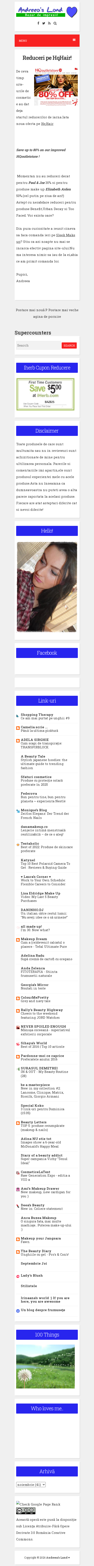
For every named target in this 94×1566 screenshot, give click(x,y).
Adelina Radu (32, 955)
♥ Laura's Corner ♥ (36, 876)
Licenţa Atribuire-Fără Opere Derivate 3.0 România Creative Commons (43, 1532)
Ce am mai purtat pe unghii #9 (45, 718)
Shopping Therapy (37, 714)
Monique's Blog (34, 810)
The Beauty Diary (36, 1251)
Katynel (28, 860)
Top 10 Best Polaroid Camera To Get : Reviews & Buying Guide (45, 866)
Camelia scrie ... (34, 727)
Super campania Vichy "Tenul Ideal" (44, 1161)
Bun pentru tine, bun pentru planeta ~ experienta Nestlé (43, 799)
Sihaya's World (34, 1043)
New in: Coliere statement (42, 1209)
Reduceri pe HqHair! (47, 57)
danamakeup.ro (34, 826)
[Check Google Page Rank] (38, 1504)
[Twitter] (43, 23)
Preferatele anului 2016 (39, 1059)
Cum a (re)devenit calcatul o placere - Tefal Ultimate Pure (44, 944)
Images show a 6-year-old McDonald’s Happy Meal (41, 1144)
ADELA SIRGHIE (35, 739)
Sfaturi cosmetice (36, 777)
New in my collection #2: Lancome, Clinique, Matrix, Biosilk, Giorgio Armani (42, 1092)
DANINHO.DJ (32, 910)
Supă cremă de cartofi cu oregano (46, 959)
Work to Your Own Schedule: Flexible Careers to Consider (43, 882)
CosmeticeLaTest (35, 1172)
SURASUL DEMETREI (39, 1068)
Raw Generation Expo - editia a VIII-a (45, 1177)
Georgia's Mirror (35, 984)
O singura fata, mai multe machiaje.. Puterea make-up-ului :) (46, 1225)
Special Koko (32, 1105)
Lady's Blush (32, 1275)
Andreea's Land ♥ (58, 1557)
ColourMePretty (35, 997)
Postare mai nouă (30, 310)
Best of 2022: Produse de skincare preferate (47, 849)
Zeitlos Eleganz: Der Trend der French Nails (45, 815)
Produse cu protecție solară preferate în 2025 (42, 782)
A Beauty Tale (33, 756)
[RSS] (49, 23)
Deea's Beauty (33, 1205)
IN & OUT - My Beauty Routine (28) (44, 1074)
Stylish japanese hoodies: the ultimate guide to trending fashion (44, 764)
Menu (23, 40)
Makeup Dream (34, 939)
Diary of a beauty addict (42, 1155)
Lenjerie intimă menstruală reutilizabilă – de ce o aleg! (43, 832)
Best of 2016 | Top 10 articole (42, 1047)
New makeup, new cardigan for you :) (46, 1194)
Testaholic (30, 843)
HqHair (47, 123)
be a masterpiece (35, 1085)
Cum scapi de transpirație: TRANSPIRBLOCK (41, 745)
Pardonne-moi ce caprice (42, 1055)
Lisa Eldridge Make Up (40, 893)
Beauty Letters (34, 1122)
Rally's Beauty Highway (42, 1010)
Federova (29, 793)
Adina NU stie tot (36, 1138)
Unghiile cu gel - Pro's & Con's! (45, 1254)
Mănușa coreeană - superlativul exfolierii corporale (45, 1032)
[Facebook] (38, 23)
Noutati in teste (33, 988)
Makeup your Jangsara (41, 1238)
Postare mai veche (63, 310)
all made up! (31, 926)
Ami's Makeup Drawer (40, 1188)
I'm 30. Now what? (35, 930)
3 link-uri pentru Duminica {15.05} (42, 1111)
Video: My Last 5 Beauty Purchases (39, 899)
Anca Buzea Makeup (38, 1218)
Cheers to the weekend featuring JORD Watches (40, 1015)
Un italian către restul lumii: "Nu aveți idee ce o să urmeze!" (44, 915)
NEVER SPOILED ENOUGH (43, 1026)
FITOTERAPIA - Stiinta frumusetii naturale (39, 974)
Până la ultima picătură (39, 731)
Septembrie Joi (34, 1263)
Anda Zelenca (33, 968)
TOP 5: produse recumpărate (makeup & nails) (42, 1128)
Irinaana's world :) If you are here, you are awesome (45, 1300)
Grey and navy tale (35, 1001)
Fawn (25, 1242)
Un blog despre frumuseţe (43, 1310)
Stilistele (29, 1286)
